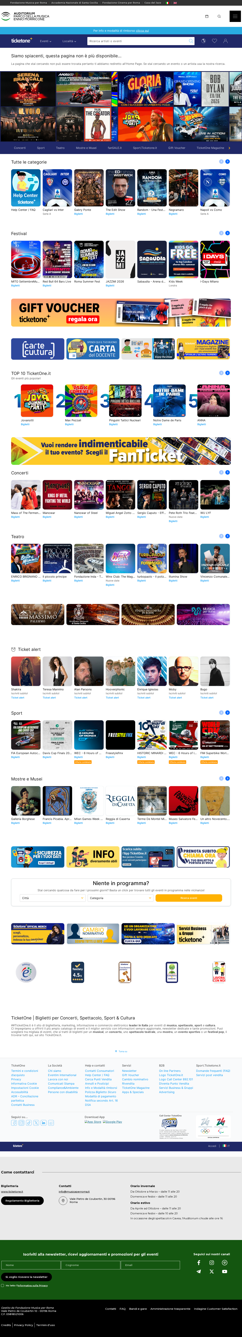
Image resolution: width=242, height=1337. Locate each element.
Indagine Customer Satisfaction (215, 1308)
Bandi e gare (138, 1308)
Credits (6, 1325)
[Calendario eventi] (208, 16)
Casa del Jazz (152, 2)
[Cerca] (220, 16)
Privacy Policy (23, 1325)
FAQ (123, 1308)
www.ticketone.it (12, 1191)
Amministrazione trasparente (170, 1308)
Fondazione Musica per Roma (28, 2)
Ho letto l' (27, 1285)
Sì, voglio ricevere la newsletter (26, 1277)
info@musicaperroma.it (74, 1191)
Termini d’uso (45, 1325)
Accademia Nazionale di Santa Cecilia (74, 2)
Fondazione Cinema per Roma (121, 2)
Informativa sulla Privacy (33, 1285)
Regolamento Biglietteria (22, 1200)
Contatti (110, 1308)
